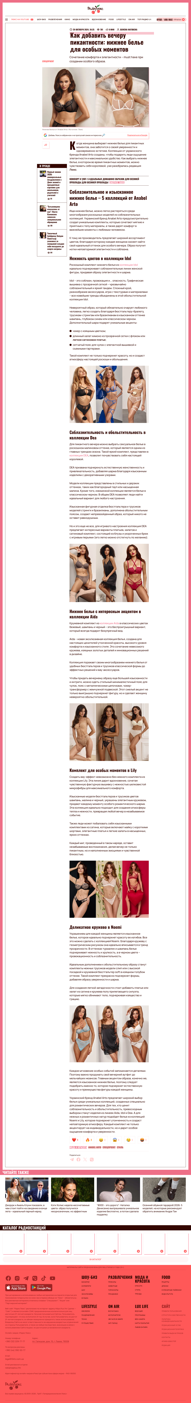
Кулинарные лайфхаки (171, 1290)
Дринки (165, 1286)
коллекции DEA (79, 455)
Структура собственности (173, 1315)
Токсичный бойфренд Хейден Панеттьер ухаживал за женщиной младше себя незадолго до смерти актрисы (55, 241)
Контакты (166, 1337)
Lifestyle (121, 19)
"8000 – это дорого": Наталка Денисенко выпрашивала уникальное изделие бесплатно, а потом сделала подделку (118, 1210)
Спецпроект (109, 1147)
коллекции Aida (109, 623)
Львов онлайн (141, 1327)
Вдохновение (99, 19)
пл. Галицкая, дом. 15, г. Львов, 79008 (50, 1341)
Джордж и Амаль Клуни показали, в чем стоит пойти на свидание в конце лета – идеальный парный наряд (26, 1208)
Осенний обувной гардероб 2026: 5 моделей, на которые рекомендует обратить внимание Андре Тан (162, 1208)
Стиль (120, 1147)
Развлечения (55, 19)
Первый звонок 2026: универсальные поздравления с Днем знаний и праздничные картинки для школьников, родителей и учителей (54, 183)
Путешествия (87, 1323)
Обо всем (86, 1311)
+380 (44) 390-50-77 (15, 1350)
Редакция (166, 1345)
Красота (138, 1286)
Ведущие (139, 1311)
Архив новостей (169, 1341)
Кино (67, 19)
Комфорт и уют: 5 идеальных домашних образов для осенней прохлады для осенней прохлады (104, 180)
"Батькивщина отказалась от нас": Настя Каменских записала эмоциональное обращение (54, 214)
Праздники (113, 1294)
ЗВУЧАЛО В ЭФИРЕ (115, 1319)
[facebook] (78, 1159)
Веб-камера (140, 1319)
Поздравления (88, 1315)
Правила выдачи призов (172, 1333)
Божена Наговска (128, 29)
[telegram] (72, 1159)
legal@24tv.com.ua (14, 1359)
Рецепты (165, 1282)
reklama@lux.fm (13, 1367)
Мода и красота (81, 19)
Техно (84, 1319)
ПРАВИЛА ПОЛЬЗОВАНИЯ (172, 1311)
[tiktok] (44, 1278)
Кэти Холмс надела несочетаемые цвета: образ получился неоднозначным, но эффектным (70, 1208)
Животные (112, 1286)
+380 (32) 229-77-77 (15, 1341)
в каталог (95, 1259)
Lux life (141, 1306)
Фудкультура (167, 1294)
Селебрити (86, 1286)
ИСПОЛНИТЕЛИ (114, 1315)
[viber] (91, 1159)
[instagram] (17, 1278)
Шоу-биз (41, 19)
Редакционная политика (173, 1329)
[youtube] (52, 1278)
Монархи (86, 1282)
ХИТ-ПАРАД (112, 1323)
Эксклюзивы (87, 1294)
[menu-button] (6, 19)
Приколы (112, 1282)
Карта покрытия (142, 1323)
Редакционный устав (171, 1325)
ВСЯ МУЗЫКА (113, 1311)
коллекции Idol (129, 265)
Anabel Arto (94, 1147)
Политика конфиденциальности (172, 1320)
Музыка (85, 1298)
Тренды (138, 1294)
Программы (140, 1315)
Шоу (83, 1290)
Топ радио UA (144, 19)
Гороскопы (113, 1290)
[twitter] (85, 1159)
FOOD (111, 19)
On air (132, 19)
